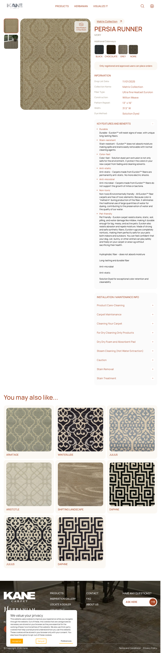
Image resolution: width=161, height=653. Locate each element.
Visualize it (100, 6)
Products (62, 6)
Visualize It (57, 610)
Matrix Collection (107, 21)
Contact (92, 593)
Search (142, 6)
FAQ (88, 598)
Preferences (66, 641)
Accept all (16, 641)
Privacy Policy (150, 648)
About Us (92, 604)
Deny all (41, 641)
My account (152, 6)
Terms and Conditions (130, 648)
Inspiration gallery (63, 598)
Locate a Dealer (60, 604)
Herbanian (81, 6)
